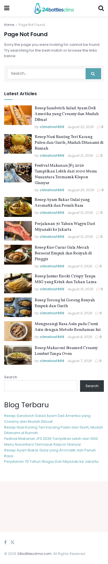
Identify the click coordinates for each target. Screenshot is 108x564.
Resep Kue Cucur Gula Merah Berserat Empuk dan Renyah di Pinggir (63, 253)
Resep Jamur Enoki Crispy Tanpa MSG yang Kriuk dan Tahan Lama (65, 279)
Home (9, 24)
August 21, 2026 (80, 155)
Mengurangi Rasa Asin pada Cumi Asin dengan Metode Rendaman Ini (68, 327)
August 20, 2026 (81, 190)
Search (10, 377)
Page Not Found (32, 24)
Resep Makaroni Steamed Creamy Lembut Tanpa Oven (66, 351)
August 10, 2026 (80, 289)
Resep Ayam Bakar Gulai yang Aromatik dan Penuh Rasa (62, 203)
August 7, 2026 (80, 360)
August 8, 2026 (80, 336)
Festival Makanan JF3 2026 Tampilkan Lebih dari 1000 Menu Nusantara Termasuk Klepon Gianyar (66, 174)
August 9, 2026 (80, 313)
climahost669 (52, 126)
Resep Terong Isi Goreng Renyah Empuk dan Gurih (65, 303)
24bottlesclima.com (34, 553)
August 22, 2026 (81, 126)
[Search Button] (93, 73)
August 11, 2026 (80, 266)
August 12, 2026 (80, 236)
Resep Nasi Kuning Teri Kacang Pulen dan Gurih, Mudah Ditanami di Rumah (69, 142)
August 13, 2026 (80, 212)
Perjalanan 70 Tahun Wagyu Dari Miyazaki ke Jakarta (65, 227)
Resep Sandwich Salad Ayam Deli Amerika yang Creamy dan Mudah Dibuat (67, 114)
